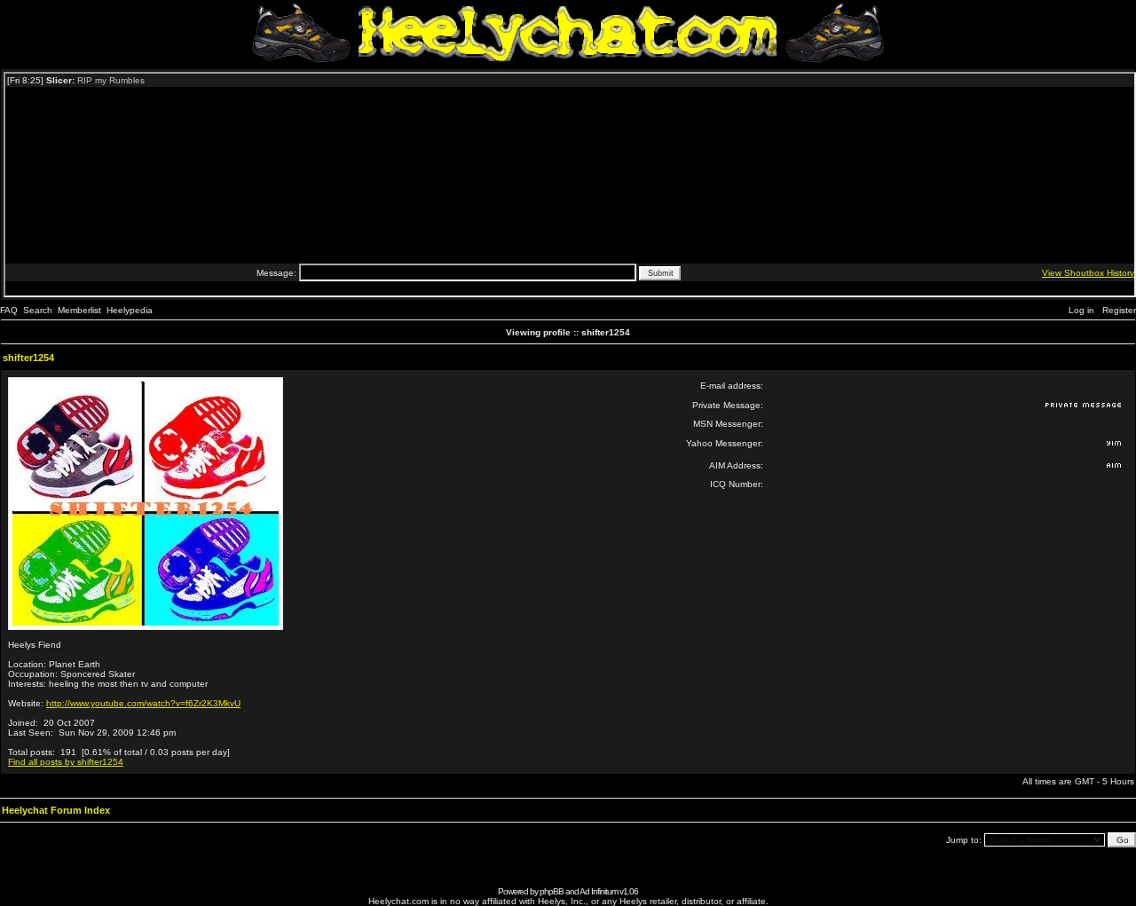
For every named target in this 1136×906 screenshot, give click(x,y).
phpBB (552, 891)
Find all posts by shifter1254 (65, 762)
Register (1119, 310)
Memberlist (79, 310)
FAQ (9, 310)
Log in (1081, 310)
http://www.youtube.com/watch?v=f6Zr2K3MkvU (143, 703)
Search (37, 310)
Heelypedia (129, 310)
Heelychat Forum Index (56, 810)
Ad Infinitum (599, 891)
